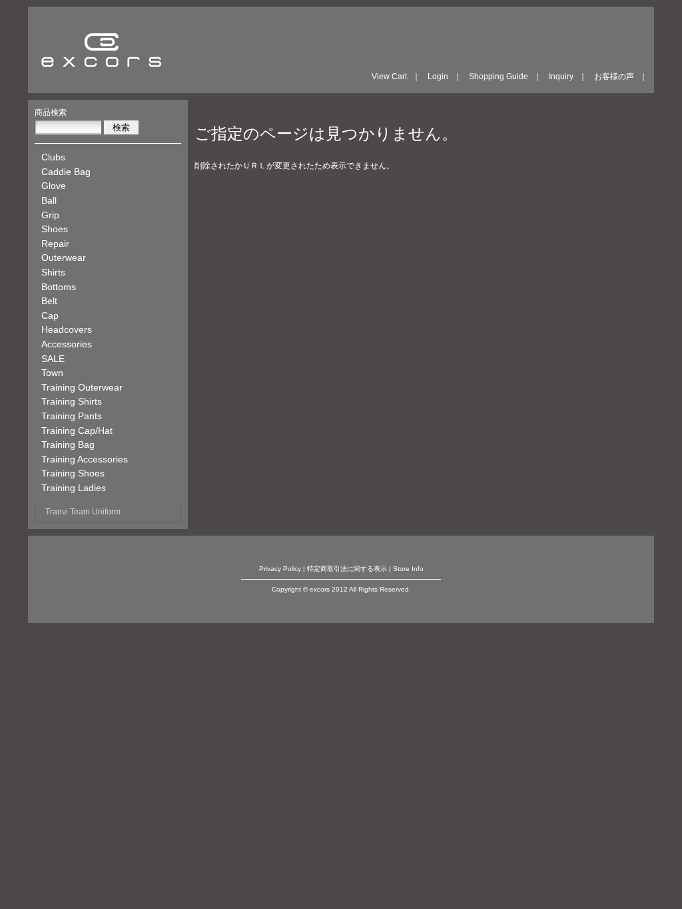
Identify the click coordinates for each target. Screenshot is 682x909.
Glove (53, 185)
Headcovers (66, 329)
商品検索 (51, 112)
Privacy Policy (280, 568)
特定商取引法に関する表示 (347, 568)
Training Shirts (71, 401)
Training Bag (68, 444)
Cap (50, 315)
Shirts (53, 272)
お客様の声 (614, 76)
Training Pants (71, 416)
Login (438, 76)
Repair (55, 243)
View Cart (389, 76)
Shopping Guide (498, 76)
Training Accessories (84, 459)
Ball (49, 200)
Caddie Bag (66, 171)
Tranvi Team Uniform (83, 511)
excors (101, 50)
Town (52, 372)
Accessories (66, 344)
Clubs (53, 157)
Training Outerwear (82, 387)
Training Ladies (73, 487)
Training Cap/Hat (77, 430)
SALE (53, 358)
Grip (50, 215)
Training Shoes (73, 473)
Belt (49, 300)
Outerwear (63, 257)
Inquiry (561, 76)
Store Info (408, 568)
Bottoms (58, 286)
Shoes (54, 229)
